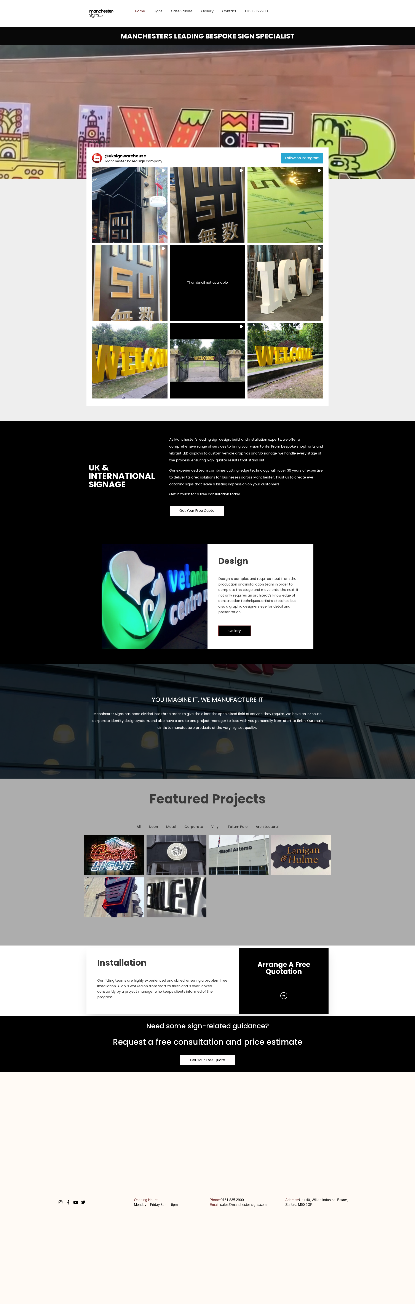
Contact (229, 11)
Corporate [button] (193, 826)
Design (233, 561)
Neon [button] (153, 826)
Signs (158, 11)
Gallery (207, 11)
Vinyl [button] (215, 826)
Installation (122, 963)
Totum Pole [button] (237, 826)
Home (140, 11)
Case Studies (182, 11)
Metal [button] (171, 826)
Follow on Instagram (302, 157)
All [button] (139, 826)
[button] (130, 205)
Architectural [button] (267, 826)
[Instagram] (60, 1202)
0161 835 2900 (256, 11)
